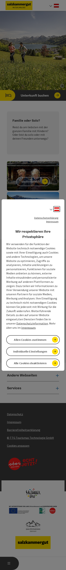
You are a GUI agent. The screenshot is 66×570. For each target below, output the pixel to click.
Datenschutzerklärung (46, 218)
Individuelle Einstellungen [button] (30, 351)
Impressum (52, 221)
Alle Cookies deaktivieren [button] (30, 363)
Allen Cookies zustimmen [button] (30, 340)
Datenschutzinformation (32, 323)
